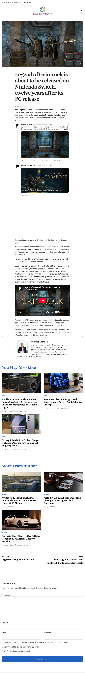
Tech (16, 69)
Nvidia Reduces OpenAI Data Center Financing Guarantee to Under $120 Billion (19, 500)
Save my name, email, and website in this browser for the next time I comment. (36, 642)
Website (47, 633)
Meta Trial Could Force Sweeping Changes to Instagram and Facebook (62, 500)
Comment (6, 595)
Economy (5, 494)
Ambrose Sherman (21, 411)
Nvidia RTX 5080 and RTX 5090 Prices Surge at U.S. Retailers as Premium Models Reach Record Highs (19, 403)
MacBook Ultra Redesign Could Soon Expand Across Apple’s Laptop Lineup (63, 401)
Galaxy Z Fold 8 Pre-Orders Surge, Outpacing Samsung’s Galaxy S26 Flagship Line (20, 442)
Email (5, 633)
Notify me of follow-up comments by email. (21, 647)
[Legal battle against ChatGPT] (2, 336)
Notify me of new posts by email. (17, 651)
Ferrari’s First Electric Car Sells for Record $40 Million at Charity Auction (21, 538)
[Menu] (3, 10)
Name (5, 623)
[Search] (82, 10)
